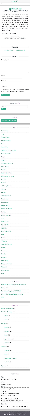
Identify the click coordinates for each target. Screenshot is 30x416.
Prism (3, 157)
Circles (3, 183)
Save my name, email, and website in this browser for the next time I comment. (15, 91)
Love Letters (5, 199)
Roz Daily (22, 38)
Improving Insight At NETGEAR (11, 291)
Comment (4, 60)
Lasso (3, 144)
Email (3, 81)
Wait (2, 134)
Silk (2, 218)
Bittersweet (5, 270)
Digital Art (7, 331)
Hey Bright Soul (6, 140)
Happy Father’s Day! (15, 9)
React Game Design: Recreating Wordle (13, 284)
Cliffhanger (5, 166)
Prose (5, 319)
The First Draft (6, 196)
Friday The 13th (6, 215)
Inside (3, 238)
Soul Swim (4, 147)
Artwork (6, 327)
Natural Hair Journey (10, 358)
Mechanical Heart (6, 173)
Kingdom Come (6, 153)
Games (6, 335)
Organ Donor (9, 50)
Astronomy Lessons (7, 176)
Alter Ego (6, 350)
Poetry (6, 316)
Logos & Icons (8, 339)
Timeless (4, 267)
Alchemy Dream (6, 186)
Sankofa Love (5, 137)
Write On (4, 241)
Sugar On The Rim (7, 163)
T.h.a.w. (3, 189)
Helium (3, 192)
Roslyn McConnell (9, 11)
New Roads (4, 260)
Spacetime (4, 131)
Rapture (3, 257)
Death (3, 247)
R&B (2, 234)
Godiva (3, 212)
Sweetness (4, 251)
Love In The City (6, 231)
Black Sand (20, 50)
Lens (2, 273)
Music (5, 354)
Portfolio (6, 343)
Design (3, 323)
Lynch (3, 254)
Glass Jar (4, 228)
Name (3, 75)
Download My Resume (9, 120)
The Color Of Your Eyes (8, 150)
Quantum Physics (6, 209)
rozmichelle (15, 1)
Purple (3, 179)
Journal (3, 346)
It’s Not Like (5, 225)
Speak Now (4, 221)
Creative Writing (6, 312)
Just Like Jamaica (6, 244)
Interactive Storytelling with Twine (12, 294)
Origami (3, 160)
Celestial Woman (6, 264)
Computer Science (7, 308)
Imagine (3, 170)
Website (3, 86)
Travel (3, 366)
